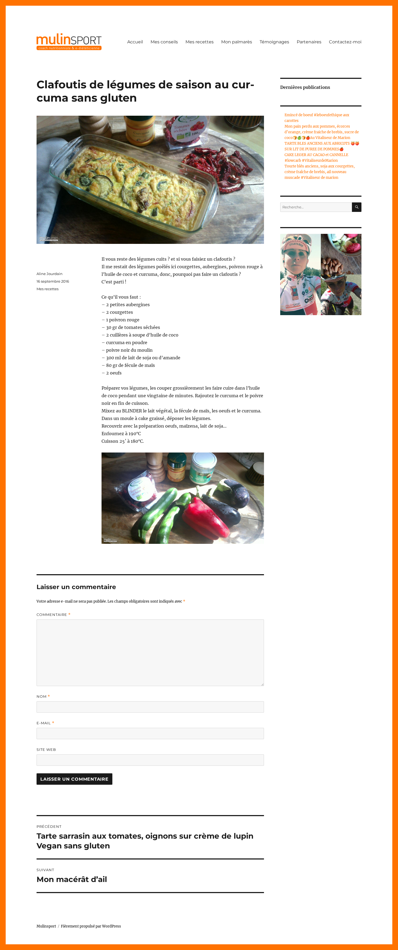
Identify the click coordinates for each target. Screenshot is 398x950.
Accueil (135, 41)
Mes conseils (164, 41)
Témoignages (274, 41)
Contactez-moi (345, 41)
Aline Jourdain (50, 274)
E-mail (45, 723)
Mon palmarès (236, 41)
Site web (46, 749)
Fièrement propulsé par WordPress (91, 926)
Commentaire (54, 614)
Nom (43, 696)
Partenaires (309, 41)
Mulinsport (46, 926)
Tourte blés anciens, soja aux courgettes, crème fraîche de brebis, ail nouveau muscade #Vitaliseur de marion (320, 172)
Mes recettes (199, 41)
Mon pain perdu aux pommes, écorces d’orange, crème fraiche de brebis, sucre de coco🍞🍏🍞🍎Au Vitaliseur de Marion (322, 132)
